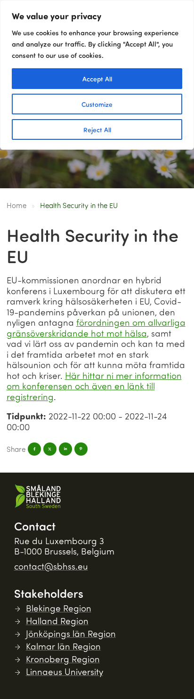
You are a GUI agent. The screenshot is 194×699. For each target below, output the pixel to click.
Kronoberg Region (63, 658)
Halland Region (57, 620)
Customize (97, 104)
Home (16, 205)
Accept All (97, 78)
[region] (97, 75)
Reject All (97, 129)
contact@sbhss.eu (51, 566)
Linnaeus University (64, 671)
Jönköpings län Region (71, 633)
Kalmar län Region (63, 646)
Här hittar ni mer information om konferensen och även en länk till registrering (94, 386)
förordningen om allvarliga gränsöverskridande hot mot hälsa (96, 327)
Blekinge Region (58, 608)
